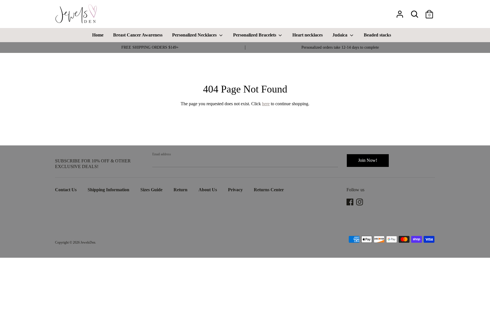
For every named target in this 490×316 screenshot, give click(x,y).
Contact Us (66, 189)
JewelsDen (88, 242)
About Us (207, 189)
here (266, 103)
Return (180, 189)
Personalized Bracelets (255, 35)
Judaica (340, 35)
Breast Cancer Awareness (137, 35)
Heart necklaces (307, 35)
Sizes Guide (151, 189)
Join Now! (367, 160)
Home (98, 35)
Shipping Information (108, 189)
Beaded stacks (377, 35)
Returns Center (269, 189)
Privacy (235, 189)
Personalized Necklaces (195, 35)
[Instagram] (360, 202)
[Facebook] (350, 202)
